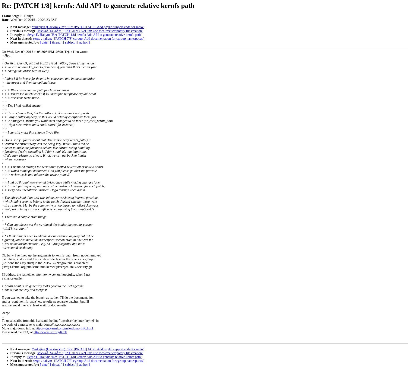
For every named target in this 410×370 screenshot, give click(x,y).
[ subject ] (69, 42)
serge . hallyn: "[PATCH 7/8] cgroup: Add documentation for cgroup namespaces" (88, 38)
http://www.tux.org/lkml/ (50, 332)
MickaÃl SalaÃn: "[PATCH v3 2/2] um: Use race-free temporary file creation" (90, 31)
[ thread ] (56, 42)
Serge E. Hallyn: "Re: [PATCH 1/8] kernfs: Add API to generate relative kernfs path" (84, 34)
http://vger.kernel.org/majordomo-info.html (64, 328)
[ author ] (83, 42)
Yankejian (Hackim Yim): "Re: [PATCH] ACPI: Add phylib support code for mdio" (88, 27)
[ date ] (44, 42)
